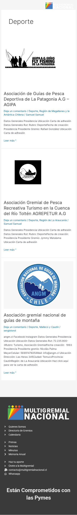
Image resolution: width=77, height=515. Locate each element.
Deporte (33, 111)
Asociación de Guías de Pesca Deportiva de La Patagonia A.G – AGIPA (36, 99)
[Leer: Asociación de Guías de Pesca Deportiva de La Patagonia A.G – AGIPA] (31, 62)
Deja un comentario (15, 111)
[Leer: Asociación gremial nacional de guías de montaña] (38, 284)
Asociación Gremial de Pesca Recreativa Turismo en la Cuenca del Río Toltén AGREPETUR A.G (37, 208)
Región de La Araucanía (53, 220)
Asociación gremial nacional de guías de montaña (35, 317)
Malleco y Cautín (49, 327)
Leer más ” (10, 140)
